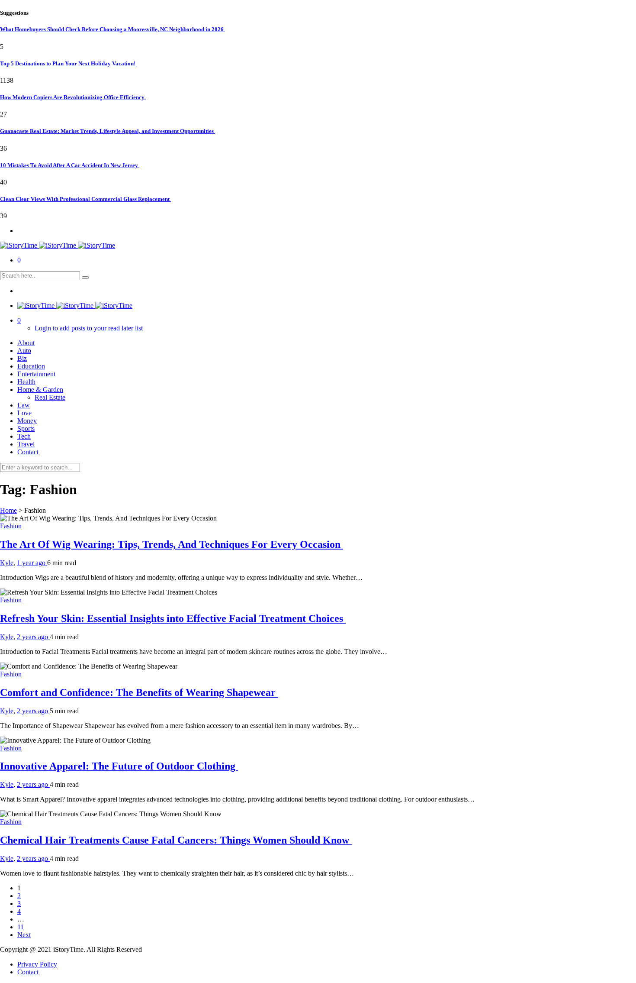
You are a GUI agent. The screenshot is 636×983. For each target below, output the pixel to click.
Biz (22, 358)
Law (23, 405)
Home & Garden (40, 389)
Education (31, 366)
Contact (28, 452)
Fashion (11, 526)
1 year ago (32, 562)
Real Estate (50, 397)
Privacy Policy (37, 964)
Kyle (6, 562)
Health (26, 381)
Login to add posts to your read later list (89, 328)
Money (27, 420)
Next (24, 934)
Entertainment (36, 374)
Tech (24, 436)
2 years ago (33, 636)
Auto (24, 350)
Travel (26, 444)
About (26, 342)
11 (20, 927)
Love (24, 413)
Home (8, 510)
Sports (26, 428)
